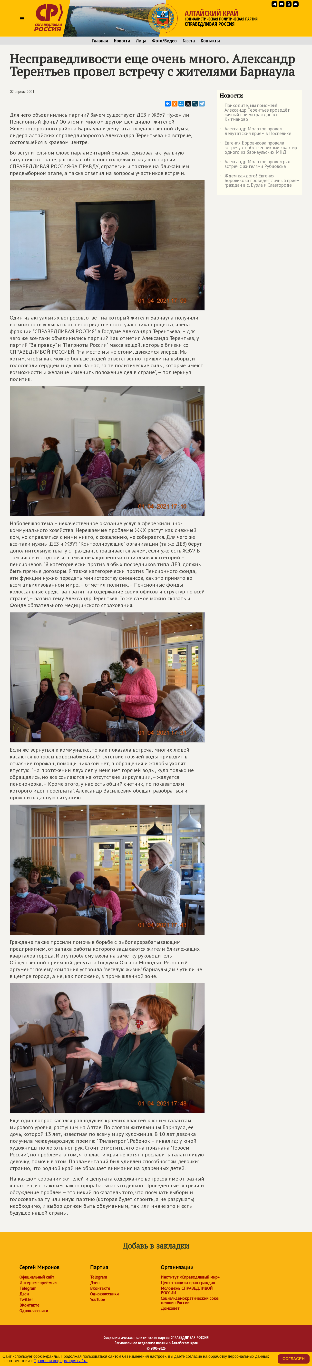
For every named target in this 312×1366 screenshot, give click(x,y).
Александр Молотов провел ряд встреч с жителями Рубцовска (255, 164)
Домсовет (170, 1308)
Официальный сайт (37, 1277)
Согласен (294, 1359)
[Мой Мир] (181, 104)
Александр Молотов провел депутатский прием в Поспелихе (255, 131)
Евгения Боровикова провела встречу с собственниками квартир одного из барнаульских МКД (258, 148)
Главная (100, 40)
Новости (122, 40)
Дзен (24, 1294)
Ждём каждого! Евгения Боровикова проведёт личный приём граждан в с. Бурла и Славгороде (260, 181)
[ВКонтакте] (168, 104)
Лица (141, 40)
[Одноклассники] (174, 104)
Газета (189, 40)
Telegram (28, 1288)
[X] (188, 104)
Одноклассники (34, 1310)
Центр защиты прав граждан (188, 1282)
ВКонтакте (29, 1305)
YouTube (97, 1299)
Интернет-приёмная (38, 1282)
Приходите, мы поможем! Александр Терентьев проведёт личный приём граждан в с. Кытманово (255, 112)
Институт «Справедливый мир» (190, 1277)
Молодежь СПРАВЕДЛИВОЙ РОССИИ (187, 1290)
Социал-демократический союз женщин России (190, 1300)
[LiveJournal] (195, 104)
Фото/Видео (164, 40)
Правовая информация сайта (61, 1361)
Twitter (26, 1299)
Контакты (210, 40)
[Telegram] (202, 104)
